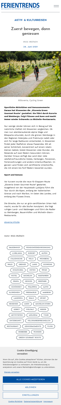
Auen (26, 304)
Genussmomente (33, 326)
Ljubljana (17, 253)
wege (44, 270)
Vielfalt (30, 309)
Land (34, 264)
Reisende (13, 304)
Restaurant (12, 326)
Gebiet (17, 309)
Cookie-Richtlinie (15, 401)
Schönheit (16, 287)
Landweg (18, 298)
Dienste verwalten (11, 372)
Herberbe (22, 332)
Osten (32, 270)
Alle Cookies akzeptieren (30, 380)
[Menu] (56, 6)
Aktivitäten (17, 315)
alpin (45, 287)
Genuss (28, 281)
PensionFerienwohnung (38, 247)
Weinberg (44, 259)
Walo (31, 298)
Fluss (50, 326)
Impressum (48, 401)
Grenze (22, 264)
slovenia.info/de (12, 222)
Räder (43, 309)
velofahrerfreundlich (39, 321)
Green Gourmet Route (30, 338)
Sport (43, 298)
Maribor (47, 292)
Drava (16, 281)
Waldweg (32, 287)
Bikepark (42, 281)
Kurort (31, 253)
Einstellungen (30, 395)
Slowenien (14, 292)
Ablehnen (30, 387)
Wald (10, 264)
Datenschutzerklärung (33, 401)
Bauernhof (14, 247)
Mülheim (33, 315)
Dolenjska (18, 270)
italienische (16, 259)
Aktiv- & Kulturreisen (30, 20)
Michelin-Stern (42, 304)
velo (31, 259)
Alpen (44, 253)
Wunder (37, 332)
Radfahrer (43, 276)
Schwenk (47, 264)
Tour (46, 315)
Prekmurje (31, 292)
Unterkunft (15, 321)
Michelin (27, 276)
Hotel (14, 276)
